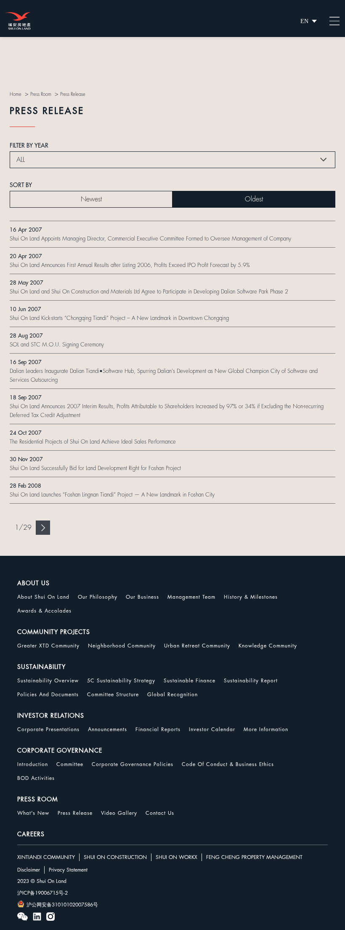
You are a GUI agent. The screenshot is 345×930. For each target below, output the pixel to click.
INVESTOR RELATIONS (50, 716)
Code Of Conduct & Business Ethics (228, 764)
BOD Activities (36, 778)
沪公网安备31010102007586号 (62, 904)
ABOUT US (33, 583)
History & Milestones (251, 597)
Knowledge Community (268, 645)
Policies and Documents (48, 694)
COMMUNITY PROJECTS (53, 632)
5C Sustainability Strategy (121, 680)
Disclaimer (28, 869)
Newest (91, 199)
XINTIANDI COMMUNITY (46, 857)
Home (15, 94)
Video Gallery (119, 813)
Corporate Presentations (48, 729)
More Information (266, 729)
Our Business (142, 597)
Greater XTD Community (48, 645)
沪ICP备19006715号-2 (42, 893)
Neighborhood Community (122, 645)
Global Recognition (172, 694)
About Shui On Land (43, 597)
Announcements (107, 729)
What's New (33, 813)
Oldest (254, 199)
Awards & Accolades (44, 610)
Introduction (32, 764)
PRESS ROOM (37, 799)
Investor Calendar (212, 729)
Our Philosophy (97, 597)
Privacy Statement (68, 869)
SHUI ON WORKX (176, 857)
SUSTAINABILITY (41, 667)
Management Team (191, 597)
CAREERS (31, 834)
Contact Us (160, 813)
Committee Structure (113, 694)
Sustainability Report (251, 680)
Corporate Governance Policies (132, 764)
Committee (69, 764)
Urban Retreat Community (197, 645)
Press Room (40, 94)
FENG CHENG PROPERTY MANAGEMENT (254, 857)
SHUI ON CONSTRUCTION (115, 857)
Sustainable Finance (189, 680)
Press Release (75, 813)
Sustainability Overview (48, 680)
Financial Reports (157, 729)
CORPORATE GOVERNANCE (59, 750)
